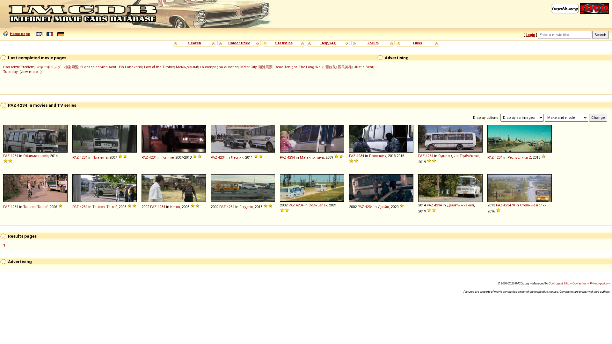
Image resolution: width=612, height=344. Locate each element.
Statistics (284, 43)
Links (417, 43)
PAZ (6, 156)
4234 (14, 156)
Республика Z (519, 157)
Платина (100, 157)
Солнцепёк (318, 205)
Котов (175, 206)
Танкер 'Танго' (35, 206)
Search (194, 43)
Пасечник (377, 156)
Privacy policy (599, 283)
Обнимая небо (35, 156)
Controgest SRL (559, 283)
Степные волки (533, 205)
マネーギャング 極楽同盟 (57, 67)
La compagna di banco (219, 67)
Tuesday (10, 71)
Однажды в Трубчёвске (458, 156)
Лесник (237, 157)
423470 (509, 205)
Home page (20, 34)
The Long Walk (311, 67)
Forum (373, 43)
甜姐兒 (330, 67)
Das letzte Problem (18, 67)
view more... (30, 71)
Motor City (248, 67)
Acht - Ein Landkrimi (125, 67)
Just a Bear (363, 67)
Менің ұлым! (187, 67)
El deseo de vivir (93, 67)
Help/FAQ (328, 43)
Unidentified (239, 43)
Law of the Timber (159, 67)
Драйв (383, 206)
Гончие (168, 157)
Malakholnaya (312, 157)
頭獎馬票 (266, 67)
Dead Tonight (285, 67)
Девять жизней (460, 205)
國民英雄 (345, 67)
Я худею (246, 206)
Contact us (579, 283)
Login (530, 34)
